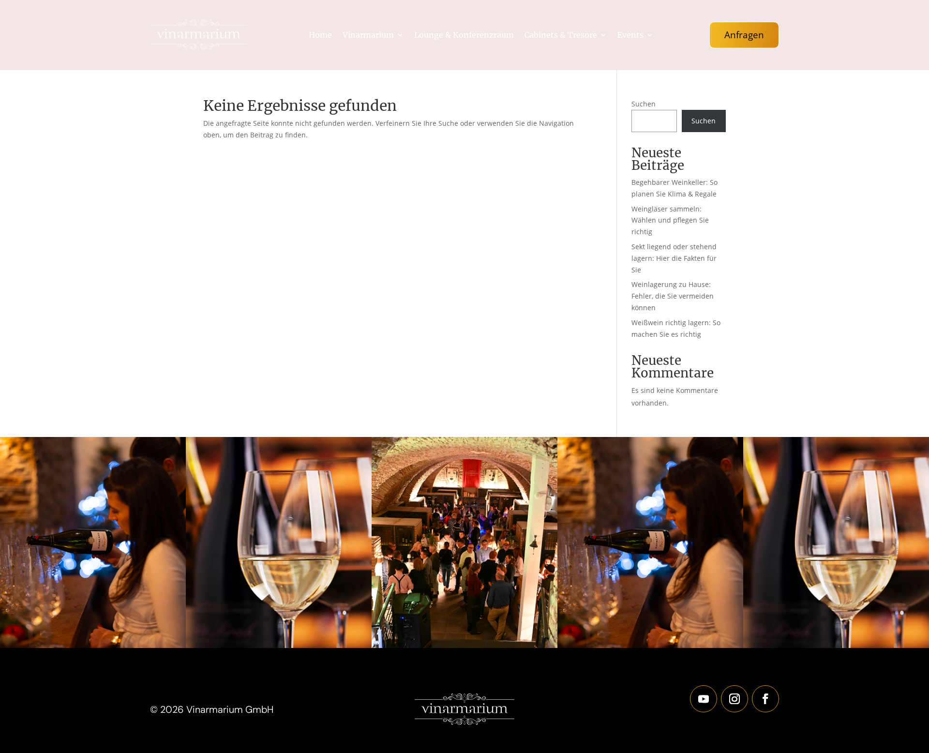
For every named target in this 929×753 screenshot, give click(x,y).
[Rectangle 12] (93, 645)
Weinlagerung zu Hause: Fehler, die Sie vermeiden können (672, 296)
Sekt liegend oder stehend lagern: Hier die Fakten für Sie (674, 258)
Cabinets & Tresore (560, 35)
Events (630, 35)
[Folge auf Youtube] (703, 698)
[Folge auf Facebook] (765, 698)
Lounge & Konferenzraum (464, 35)
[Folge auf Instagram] (734, 698)
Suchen (643, 103)
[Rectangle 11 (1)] (279, 645)
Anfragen (744, 35)
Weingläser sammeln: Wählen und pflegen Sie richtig (670, 220)
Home (320, 35)
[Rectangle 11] (464, 645)
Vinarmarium (368, 35)
